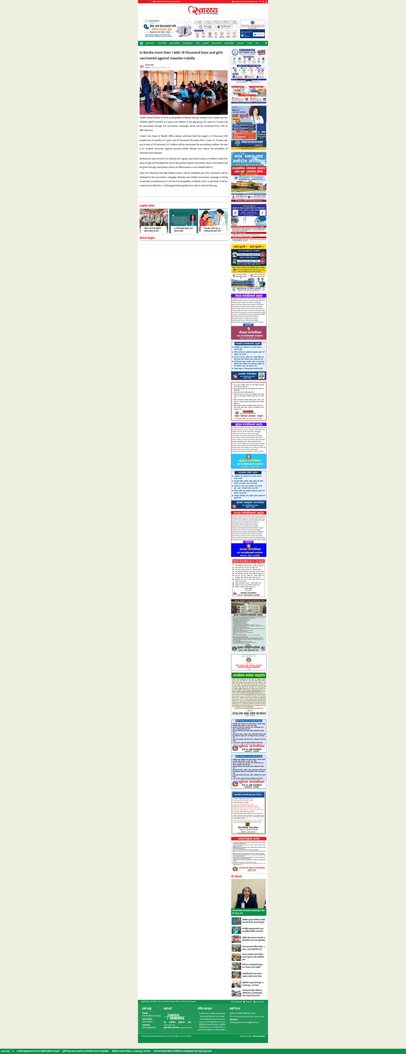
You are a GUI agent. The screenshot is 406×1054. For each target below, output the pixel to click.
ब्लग (257, 43)
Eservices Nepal (259, 1036)
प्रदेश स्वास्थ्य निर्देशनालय (209, 1016)
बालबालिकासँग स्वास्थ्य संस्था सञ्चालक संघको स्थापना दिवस (252, 975)
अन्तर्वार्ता (205, 43)
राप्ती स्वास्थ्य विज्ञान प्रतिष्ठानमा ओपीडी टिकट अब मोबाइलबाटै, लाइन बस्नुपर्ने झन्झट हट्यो (108, 1051)
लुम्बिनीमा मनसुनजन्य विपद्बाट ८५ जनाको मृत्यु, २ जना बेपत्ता (56, 1051)
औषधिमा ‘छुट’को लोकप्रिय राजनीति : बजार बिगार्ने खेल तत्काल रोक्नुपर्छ (254, 921)
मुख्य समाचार (150, 43)
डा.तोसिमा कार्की (218, 1027)
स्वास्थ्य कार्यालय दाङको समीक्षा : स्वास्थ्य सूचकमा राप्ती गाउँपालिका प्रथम (253, 957)
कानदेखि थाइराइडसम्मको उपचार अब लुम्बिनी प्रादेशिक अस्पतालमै (252, 930)
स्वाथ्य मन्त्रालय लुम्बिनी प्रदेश (212, 1018)
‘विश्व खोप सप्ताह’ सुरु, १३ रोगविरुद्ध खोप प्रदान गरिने (212, 230)
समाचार (249, 43)
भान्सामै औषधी (229, 43)
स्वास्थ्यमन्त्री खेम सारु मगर (215, 1022)
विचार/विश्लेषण (187, 43)
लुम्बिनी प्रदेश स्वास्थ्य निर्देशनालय (209, 1024)
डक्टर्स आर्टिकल (174, 43)
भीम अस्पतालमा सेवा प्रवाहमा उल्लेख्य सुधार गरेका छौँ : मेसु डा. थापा (248, 912)
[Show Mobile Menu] (141, 43)
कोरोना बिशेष (162, 43)
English (240, 43)
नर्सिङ (198, 43)
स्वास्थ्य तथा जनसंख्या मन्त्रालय (212, 1013)
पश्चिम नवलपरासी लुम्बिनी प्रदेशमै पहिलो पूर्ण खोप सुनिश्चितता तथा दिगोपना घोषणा (152, 232)
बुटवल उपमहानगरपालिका (206, 1030)
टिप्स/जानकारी (216, 43)
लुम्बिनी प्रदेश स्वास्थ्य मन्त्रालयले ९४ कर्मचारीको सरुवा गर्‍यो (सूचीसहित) (253, 939)
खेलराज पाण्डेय (221, 1030)
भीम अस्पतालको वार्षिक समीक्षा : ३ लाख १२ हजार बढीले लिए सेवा (253, 948)
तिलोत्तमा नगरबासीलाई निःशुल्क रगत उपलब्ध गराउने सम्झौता (252, 966)
